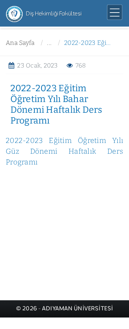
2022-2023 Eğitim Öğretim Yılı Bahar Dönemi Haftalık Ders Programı (88, 43)
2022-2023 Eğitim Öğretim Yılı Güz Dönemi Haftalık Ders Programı (64, 151)
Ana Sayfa (20, 43)
